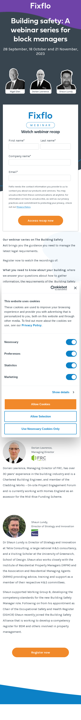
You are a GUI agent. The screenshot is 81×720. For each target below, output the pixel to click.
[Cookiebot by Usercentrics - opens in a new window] (51, 288)
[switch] (71, 354)
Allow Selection (40, 416)
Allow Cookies (40, 404)
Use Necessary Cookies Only (40, 428)
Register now (40, 652)
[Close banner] (75, 288)
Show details (60, 392)
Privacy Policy (32, 325)
